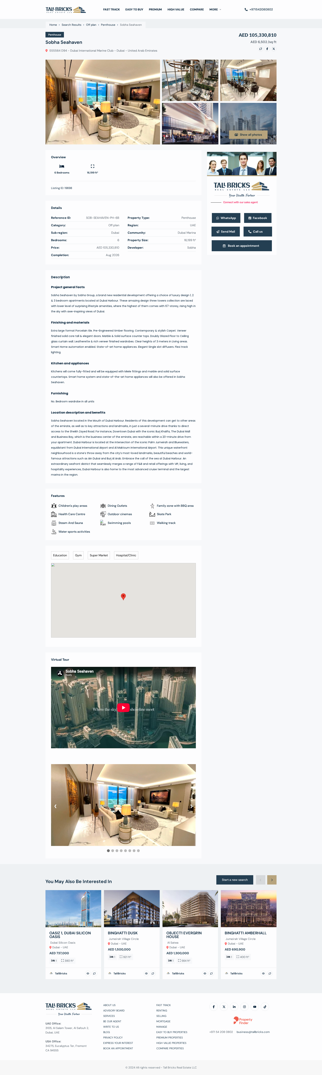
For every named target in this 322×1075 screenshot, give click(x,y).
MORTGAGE (163, 1021)
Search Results (71, 24)
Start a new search (235, 880)
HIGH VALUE (176, 9)
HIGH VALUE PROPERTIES (171, 1043)
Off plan (91, 24)
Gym (78, 555)
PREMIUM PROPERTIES (169, 1037)
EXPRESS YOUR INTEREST (118, 1043)
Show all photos (251, 135)
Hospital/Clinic (126, 555)
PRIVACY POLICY (113, 1037)
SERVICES (109, 1016)
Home (53, 24)
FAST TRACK (111, 9)
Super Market (99, 555)
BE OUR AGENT (112, 1021)
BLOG (106, 1032)
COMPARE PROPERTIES (170, 1048)
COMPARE (197, 9)
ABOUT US (109, 1005)
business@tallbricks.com (253, 1032)
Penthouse (108, 24)
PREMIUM (155, 9)
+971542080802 (261, 9)
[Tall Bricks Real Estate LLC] (65, 9)
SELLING (161, 1016)
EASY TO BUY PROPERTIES (171, 1032)
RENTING (161, 1010)
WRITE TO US (111, 1026)
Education (60, 555)
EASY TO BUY (134, 9)
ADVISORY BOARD (114, 1010)
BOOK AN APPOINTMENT (118, 1048)
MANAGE (161, 1026)
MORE (213, 9)
